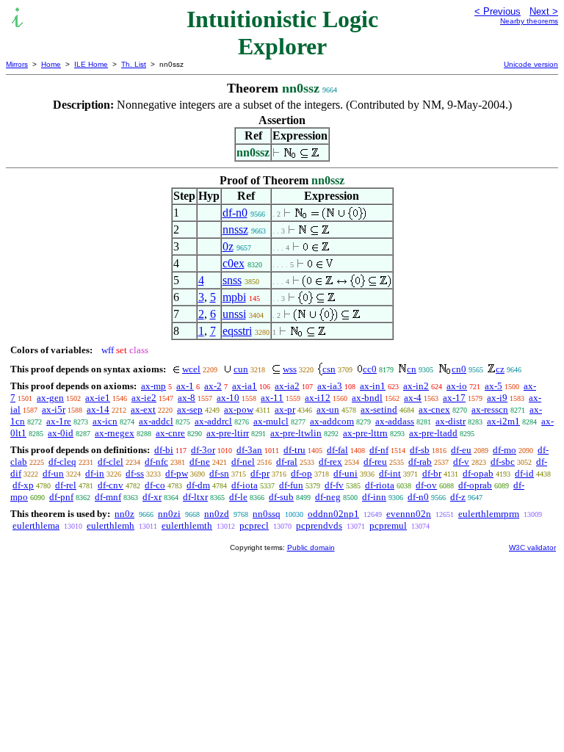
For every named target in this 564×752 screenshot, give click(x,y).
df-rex (330, 461)
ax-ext (143, 409)
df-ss (135, 473)
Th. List (133, 64)
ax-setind (379, 409)
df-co (155, 485)
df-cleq (62, 461)
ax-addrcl (213, 421)
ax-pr (285, 409)
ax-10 (228, 397)
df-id (524, 473)
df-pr (260, 473)
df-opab (478, 473)
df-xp (23, 485)
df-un (53, 473)
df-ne (199, 461)
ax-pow (238, 409)
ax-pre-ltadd (433, 432)
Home (51, 64)
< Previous (497, 11)
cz (500, 369)
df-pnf (61, 496)
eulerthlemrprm (488, 513)
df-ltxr (195, 496)
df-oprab (475, 485)
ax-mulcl (271, 421)
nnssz (235, 229)
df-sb (420, 449)
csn (329, 369)
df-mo (504, 449)
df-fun (291, 485)
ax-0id (60, 432)
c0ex (234, 263)
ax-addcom (332, 421)
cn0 (459, 369)
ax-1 (185, 385)
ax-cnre (170, 432)
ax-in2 (416, 385)
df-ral (286, 461)
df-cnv (110, 485)
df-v (461, 461)
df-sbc (503, 461)
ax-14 (98, 409)
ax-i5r (53, 409)
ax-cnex (434, 409)
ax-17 (454, 397)
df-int (390, 473)
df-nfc (156, 461)
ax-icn (105, 421)
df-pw (176, 473)
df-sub (281, 496)
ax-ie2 (143, 397)
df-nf (378, 449)
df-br (431, 473)
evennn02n (408, 513)
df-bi (163, 449)
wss (290, 369)
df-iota (244, 485)
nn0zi (169, 513)
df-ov (426, 485)
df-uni (345, 473)
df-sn (219, 473)
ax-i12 (317, 397)
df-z (458, 496)
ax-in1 (373, 385)
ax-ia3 (329, 385)
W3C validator (532, 547)
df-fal (337, 449)
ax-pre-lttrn (365, 432)
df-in (94, 473)
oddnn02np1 (333, 513)
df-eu (461, 449)
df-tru (294, 449)
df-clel (110, 461)
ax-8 (186, 397)
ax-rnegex (114, 432)
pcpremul (388, 525)
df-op (301, 473)
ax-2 (213, 385)
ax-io (456, 385)
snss (232, 280)
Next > (543, 11)
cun (241, 369)
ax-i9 (497, 397)
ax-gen (50, 397)
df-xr (152, 496)
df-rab (420, 461)
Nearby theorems (529, 21)
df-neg (328, 496)
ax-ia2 (287, 385)
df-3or (203, 449)
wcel (191, 369)
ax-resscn (489, 409)
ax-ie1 (97, 397)
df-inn (374, 496)
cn (411, 369)
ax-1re (58, 421)
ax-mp (153, 385)
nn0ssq (267, 513)
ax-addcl (156, 421)
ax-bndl (367, 397)
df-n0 (235, 212)
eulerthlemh (110, 525)
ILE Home (91, 64)
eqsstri (237, 331)
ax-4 (413, 397)
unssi (234, 314)
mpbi (234, 297)
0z (228, 246)
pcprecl (254, 525)
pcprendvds (319, 525)
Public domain (311, 547)
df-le (238, 496)
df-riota (379, 485)
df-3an (249, 449)
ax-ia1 (244, 385)
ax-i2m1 (503, 421)
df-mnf (108, 496)
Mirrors (17, 64)
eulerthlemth (187, 525)
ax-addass (394, 421)
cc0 (370, 369)
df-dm (198, 485)
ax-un (328, 409)
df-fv (334, 485)
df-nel (243, 461)
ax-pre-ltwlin (296, 432)
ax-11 (272, 397)
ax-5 (493, 385)
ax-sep (190, 409)
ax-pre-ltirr (227, 432)
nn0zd (216, 513)
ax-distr (450, 421)
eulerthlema (35, 525)
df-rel (65, 485)
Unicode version (531, 64)
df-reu (375, 461)
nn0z (124, 513)
